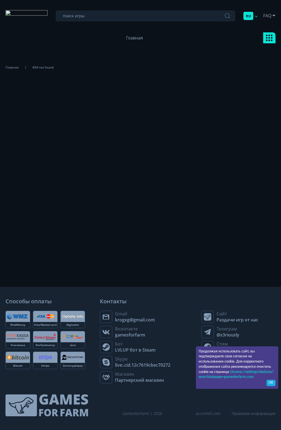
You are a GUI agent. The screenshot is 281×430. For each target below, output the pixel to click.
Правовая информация (254, 413)
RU (248, 15)
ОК (271, 383)
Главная (134, 38)
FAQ (267, 16)
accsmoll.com (208, 413)
